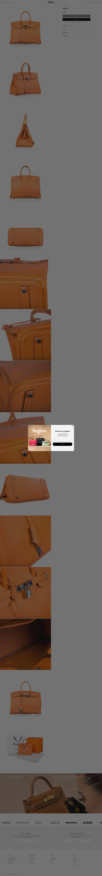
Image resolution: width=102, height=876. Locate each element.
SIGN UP (62, 444)
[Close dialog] (72, 426)
